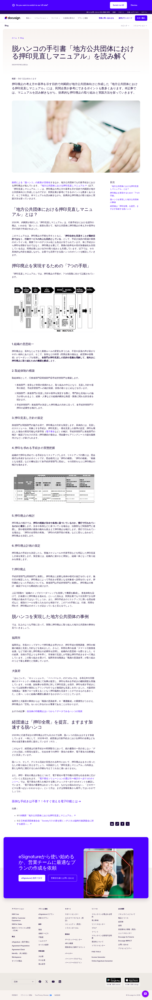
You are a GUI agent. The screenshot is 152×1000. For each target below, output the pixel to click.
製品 (27, 18)
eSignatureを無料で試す (31, 878)
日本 (16, 981)
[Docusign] (12, 18)
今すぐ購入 (141, 18)
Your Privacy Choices (41, 995)
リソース (54, 18)
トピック (124, 26)
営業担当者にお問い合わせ (62, 878)
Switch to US (118, 5)
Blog (22, 38)
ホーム (14, 38)
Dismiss (134, 5)
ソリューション (40, 18)
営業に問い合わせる (106, 18)
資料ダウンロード (125, 18)
